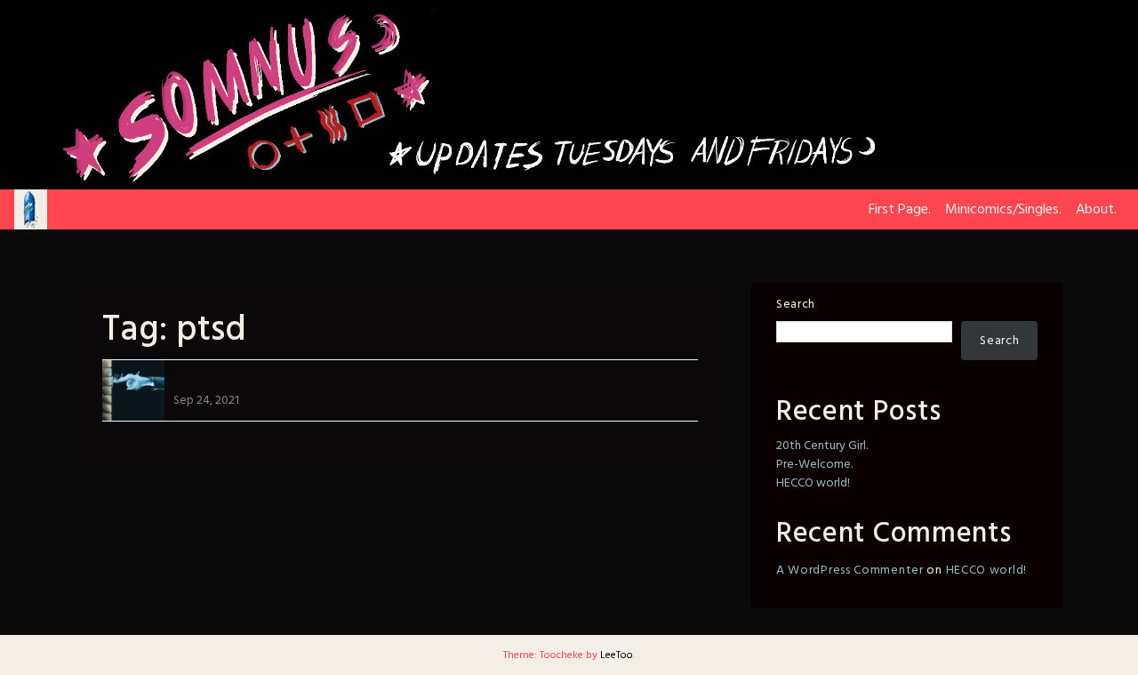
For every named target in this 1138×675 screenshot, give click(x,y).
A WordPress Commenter (850, 570)
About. (1096, 209)
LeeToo (616, 655)
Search (795, 304)
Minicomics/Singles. (1003, 209)
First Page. (900, 209)
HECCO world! (813, 483)
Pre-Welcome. (814, 464)
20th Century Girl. (822, 446)
